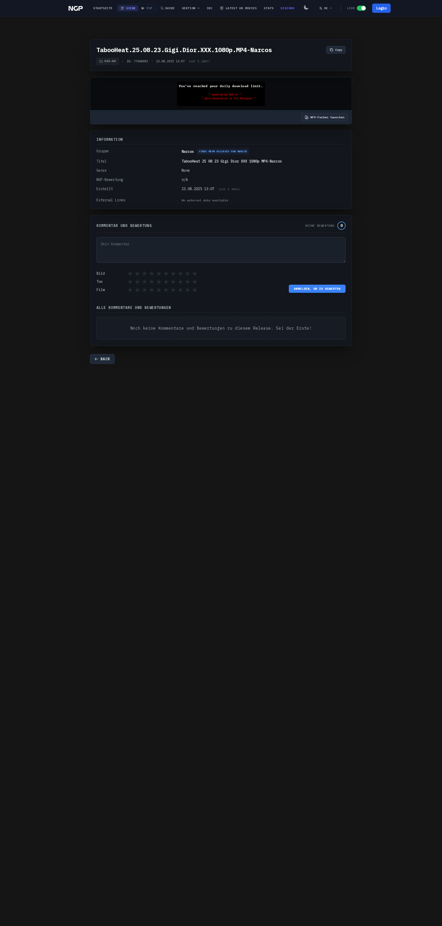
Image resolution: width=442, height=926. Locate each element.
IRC (210, 8)
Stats (268, 8)
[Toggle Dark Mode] (306, 8)
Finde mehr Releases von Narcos (223, 151)
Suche (170, 8)
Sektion (188, 8)
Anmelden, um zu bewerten (317, 289)
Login (381, 8)
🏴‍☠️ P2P (146, 8)
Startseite (103, 8)
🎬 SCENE (128, 8)
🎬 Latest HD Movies (238, 8)
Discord (287, 8)
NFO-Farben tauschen (327, 117)
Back (105, 359)
